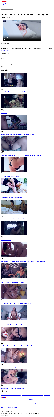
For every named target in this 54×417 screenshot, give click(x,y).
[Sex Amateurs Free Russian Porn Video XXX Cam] (14, 86)
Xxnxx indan (18, 393)
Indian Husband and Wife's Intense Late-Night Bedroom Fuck (17, 134)
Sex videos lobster (33, 395)
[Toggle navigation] (6, 1)
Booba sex (35, 393)
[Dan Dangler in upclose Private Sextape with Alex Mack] (14, 298)
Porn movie (4, 113)
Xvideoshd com (29, 393)
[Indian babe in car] (14, 235)
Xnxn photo (23, 393)
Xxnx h (13, 393)
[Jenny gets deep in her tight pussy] (14, 171)
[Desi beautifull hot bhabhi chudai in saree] (14, 192)
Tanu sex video (11, 395)
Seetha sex (9, 393)
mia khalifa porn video (35, 403)
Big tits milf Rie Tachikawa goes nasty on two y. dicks (15, 367)
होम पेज (4, 3)
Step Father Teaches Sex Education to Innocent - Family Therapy (18, 346)
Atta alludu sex (40, 395)
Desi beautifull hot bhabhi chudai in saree (12, 197)
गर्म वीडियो (5, 6)
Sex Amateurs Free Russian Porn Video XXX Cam (14, 91)
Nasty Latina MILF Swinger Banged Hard (12, 282)
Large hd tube (48, 393)
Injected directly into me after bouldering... (12, 388)
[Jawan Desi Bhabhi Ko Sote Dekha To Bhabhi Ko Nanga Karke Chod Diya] (14, 150)
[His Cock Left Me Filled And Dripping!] (14, 319)
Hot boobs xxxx (47, 395)
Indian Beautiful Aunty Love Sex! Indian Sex (13, 218)
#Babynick (8, 50)
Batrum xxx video (25, 395)
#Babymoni (3, 50)
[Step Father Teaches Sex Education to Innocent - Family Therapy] (14, 341)
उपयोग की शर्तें (10, 407)
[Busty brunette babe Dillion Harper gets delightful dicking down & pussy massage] (14, 256)
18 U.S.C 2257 (4, 407)
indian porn (31, 399)
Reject (6, 415)
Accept (2, 415)
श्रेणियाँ (4, 4)
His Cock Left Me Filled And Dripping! (11, 324)
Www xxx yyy (18, 395)
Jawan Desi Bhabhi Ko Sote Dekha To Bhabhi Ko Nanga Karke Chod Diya (21, 155)
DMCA (15, 407)
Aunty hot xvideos (4, 395)
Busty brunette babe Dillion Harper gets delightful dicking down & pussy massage (23, 261)
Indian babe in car (6, 240)
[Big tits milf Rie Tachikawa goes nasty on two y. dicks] (14, 362)
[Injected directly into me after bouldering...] (14, 383)
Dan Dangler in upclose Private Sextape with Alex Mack (16, 303)
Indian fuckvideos (41, 393)
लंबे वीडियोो (5, 5)
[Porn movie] (14, 108)
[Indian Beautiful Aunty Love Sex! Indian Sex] (14, 213)
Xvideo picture (4, 393)
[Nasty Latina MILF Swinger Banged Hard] (14, 277)
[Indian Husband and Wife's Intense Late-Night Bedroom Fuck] (14, 129)
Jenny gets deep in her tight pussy (10, 176)
